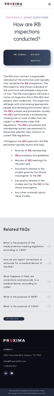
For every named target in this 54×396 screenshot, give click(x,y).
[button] (49, 4)
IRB (27, 83)
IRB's (11, 111)
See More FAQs (12, 319)
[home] (12, 4)
